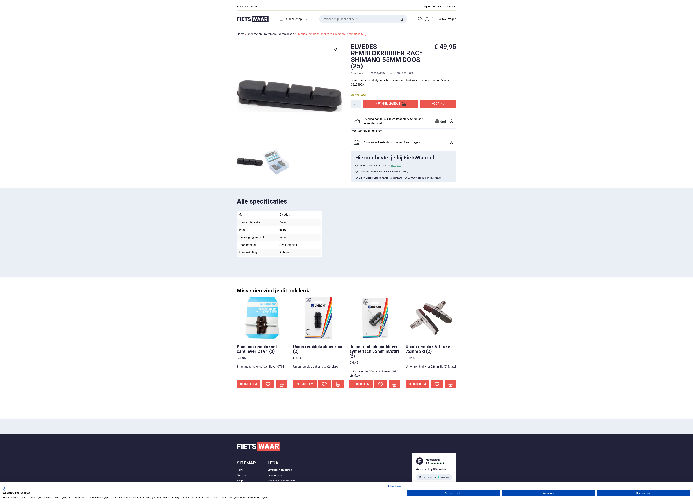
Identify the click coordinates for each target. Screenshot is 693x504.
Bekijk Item (248, 384)
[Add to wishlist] (268, 384)
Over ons (242, 475)
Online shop (294, 19)
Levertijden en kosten (431, 6)
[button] (336, 49)
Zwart (283, 222)
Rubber (284, 252)
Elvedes (284, 214)
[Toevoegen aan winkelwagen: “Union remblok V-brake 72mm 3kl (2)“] (450, 384)
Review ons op (427, 476)
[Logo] (253, 19)
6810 (282, 229)
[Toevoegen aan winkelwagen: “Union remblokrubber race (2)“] (338, 384)
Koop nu (438, 103)
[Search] (401, 19)
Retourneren (274, 475)
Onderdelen (254, 34)
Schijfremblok (288, 244)
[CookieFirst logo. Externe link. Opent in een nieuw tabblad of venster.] (4, 489)
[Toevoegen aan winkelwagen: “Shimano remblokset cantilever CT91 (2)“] (281, 384)
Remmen (270, 34)
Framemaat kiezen (247, 6)
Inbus (282, 237)
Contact (451, 6)
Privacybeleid (395, 486)
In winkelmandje (387, 103)
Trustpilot (396, 165)
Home (241, 34)
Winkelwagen (447, 19)
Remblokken (286, 34)
